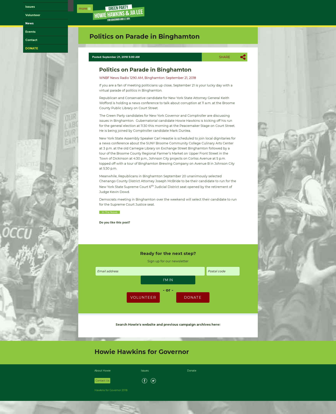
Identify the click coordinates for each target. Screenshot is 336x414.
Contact (31, 40)
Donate (193, 297)
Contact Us (102, 380)
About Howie (102, 370)
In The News (109, 212)
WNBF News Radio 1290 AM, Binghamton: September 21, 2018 (147, 78)
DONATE (31, 48)
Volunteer (32, 15)
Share (224, 57)
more (83, 8)
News (29, 23)
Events (30, 31)
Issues (30, 6)
